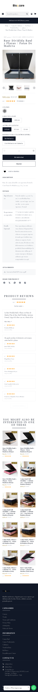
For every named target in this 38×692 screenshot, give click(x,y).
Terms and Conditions (9, 620)
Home (6, 26)
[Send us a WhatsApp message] (33, 687)
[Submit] (27, 14)
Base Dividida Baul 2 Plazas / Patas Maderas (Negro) (27, 450)
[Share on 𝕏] (9, 283)
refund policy (6, 625)
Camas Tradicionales (9, 642)
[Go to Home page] (19, 6)
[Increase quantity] (33, 150)
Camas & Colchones (16, 26)
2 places (24, 28)
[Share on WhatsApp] (14, 283)
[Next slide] (33, 88)
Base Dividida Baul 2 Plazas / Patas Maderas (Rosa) (9, 480)
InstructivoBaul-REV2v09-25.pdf (16, 272)
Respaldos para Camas (9, 653)
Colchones (5, 645)
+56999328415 (8, 664)
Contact (5, 614)
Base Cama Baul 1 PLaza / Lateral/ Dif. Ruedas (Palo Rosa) (27, 569)
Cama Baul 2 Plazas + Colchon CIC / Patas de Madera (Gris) (10, 569)
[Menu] (2, 14)
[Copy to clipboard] (25, 283)
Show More (7, 321)
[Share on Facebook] (4, 283)
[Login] (31, 14)
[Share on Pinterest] (20, 283)
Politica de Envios (8, 628)
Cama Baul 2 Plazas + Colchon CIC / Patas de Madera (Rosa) (10, 541)
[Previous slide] (4, 88)
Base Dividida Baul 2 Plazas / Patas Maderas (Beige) (9, 450)
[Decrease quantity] (4, 150)
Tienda (5, 617)
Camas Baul (6, 639)
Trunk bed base (14, 28)
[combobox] (17, 14)
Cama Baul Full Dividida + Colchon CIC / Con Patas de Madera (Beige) (26, 481)
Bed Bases (28, 26)
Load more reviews (18, 406)
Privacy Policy (6, 623)
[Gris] (5, 111)
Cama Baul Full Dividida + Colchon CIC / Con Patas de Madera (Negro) (9, 512)
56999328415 (8, 667)
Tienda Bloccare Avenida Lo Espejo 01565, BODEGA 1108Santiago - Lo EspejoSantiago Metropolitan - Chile (16, 672)
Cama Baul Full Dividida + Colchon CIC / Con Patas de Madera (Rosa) (26, 512)
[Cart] (35, 14)
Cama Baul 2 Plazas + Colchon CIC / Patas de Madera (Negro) (27, 541)
